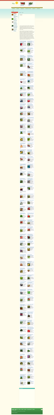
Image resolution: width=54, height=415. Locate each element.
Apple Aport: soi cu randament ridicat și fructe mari (30, 172)
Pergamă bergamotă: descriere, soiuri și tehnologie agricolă (29, 321)
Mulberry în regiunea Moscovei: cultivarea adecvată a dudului (29, 151)
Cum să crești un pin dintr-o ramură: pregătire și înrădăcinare (30, 276)
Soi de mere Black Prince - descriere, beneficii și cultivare (23, 80)
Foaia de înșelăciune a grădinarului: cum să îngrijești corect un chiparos (30, 221)
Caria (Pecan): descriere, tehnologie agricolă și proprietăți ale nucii (30, 132)
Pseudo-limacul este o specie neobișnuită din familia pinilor (22, 242)
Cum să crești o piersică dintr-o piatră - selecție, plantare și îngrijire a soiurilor (23, 72)
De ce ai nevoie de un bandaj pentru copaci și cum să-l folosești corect (30, 42)
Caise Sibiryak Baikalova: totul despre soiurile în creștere (23, 144)
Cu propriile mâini (29, 409)
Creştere (22, 8)
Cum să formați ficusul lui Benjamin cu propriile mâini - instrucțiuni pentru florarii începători (16, 26)
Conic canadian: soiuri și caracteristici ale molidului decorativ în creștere (30, 242)
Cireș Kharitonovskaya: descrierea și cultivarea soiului (22, 187)
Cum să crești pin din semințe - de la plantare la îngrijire (23, 179)
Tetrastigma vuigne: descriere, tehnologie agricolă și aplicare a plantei (30, 5)
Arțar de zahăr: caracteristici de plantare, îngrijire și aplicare (23, 235)
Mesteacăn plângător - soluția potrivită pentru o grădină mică (22, 269)
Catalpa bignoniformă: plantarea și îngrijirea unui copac (23, 214)
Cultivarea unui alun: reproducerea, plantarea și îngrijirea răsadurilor (23, 262)
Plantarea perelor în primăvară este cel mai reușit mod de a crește (30, 262)
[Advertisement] (27, 20)
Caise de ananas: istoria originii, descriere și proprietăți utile (30, 335)
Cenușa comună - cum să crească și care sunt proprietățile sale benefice (23, 375)
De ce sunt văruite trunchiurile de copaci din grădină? (23, 201)
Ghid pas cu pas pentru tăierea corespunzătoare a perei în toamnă (30, 49)
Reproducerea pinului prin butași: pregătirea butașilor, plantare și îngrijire (23, 255)
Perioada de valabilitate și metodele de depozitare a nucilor (23, 165)
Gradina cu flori (28, 8)
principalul (20, 12)
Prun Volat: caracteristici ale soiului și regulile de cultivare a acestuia (30, 118)
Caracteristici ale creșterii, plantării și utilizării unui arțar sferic (23, 328)
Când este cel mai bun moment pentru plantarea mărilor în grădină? (30, 179)
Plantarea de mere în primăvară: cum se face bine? (30, 290)
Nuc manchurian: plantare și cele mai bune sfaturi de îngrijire (23, 276)
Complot (33, 8)
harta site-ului (16, 412)
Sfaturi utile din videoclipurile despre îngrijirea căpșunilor (22, 5)
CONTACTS (13, 412)
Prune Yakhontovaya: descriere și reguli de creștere (22, 207)
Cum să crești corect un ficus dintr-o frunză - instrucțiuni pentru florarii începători (15, 23)
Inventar (38, 8)
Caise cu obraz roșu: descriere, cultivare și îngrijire (22, 355)
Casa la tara (16, 409)
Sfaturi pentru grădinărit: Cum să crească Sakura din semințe (30, 157)
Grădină (13, 8)
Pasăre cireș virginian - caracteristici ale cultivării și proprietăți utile (30, 368)
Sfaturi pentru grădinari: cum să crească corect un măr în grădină (30, 214)
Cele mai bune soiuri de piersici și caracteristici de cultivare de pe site (30, 227)
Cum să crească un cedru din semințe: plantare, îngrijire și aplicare (23, 298)
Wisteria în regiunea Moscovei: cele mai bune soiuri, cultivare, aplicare (30, 104)
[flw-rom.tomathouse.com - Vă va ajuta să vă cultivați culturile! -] (15, 3)
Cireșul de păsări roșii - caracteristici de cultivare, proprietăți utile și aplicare (30, 235)
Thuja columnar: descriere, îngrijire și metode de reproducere (23, 335)
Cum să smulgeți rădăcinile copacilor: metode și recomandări (23, 282)
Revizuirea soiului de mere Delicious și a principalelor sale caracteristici (23, 42)
